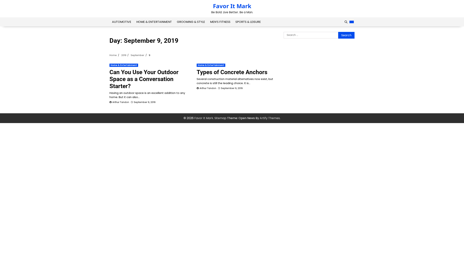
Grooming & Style (191, 22)
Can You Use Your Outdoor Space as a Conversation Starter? (144, 79)
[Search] (346, 22)
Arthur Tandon (120, 102)
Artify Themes (270, 118)
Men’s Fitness (220, 22)
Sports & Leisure (248, 22)
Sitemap (220, 118)
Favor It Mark (232, 6)
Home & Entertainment (154, 22)
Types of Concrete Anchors (232, 72)
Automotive (121, 22)
